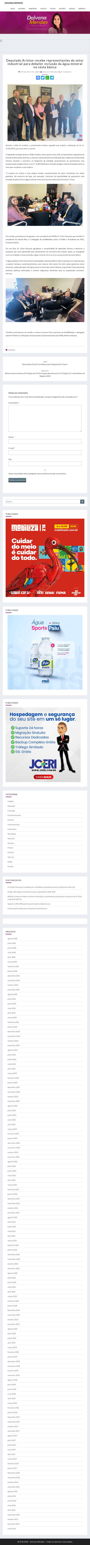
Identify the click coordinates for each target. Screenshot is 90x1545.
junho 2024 (12, 1059)
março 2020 (12, 1296)
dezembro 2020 (14, 1254)
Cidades (11, 801)
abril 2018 (11, 1398)
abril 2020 (11, 1291)
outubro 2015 (13, 1519)
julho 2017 (12, 1440)
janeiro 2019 (12, 1357)
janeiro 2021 (12, 1250)
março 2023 (12, 1129)
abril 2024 (11, 1069)
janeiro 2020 (12, 1305)
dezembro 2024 (14, 1031)
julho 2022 (12, 1166)
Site (10, 459)
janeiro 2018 (12, 1412)
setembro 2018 (14, 1375)
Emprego (82, 9)
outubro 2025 (13, 985)
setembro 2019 (14, 1324)
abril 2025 (11, 1013)
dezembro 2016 (14, 1473)
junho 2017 (12, 1445)
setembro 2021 (14, 1213)
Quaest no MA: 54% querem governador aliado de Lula (29, 904)
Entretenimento (14, 815)
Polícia (53, 9)
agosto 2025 (12, 994)
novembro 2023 (14, 1092)
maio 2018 (12, 1394)
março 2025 (12, 1017)
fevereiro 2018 (13, 1408)
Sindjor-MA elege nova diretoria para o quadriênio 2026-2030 (31, 892)
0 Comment (66, 72)
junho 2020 (12, 1282)
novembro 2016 (14, 1477)
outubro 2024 (13, 1041)
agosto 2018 (12, 1380)
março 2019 (12, 1347)
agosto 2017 (12, 1435)
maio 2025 (12, 1008)
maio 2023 (12, 1120)
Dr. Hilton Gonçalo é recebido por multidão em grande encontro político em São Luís (41, 887)
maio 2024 (12, 1064)
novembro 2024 (14, 1036)
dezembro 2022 (14, 1143)
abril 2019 (11, 1343)
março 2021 (12, 1240)
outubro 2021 (13, 1208)
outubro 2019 (13, 1319)
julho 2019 (12, 1333)
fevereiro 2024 (13, 1078)
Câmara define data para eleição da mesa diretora (27, 908)
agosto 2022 (12, 1161)
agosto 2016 (12, 1491)
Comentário (13, 403)
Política (43, 9)
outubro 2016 (13, 1482)
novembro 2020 (14, 1259)
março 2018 (12, 1403)
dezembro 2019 (14, 1310)
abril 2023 (11, 1124)
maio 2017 (12, 1449)
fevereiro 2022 (13, 1189)
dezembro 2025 (14, 976)
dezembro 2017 (14, 1417)
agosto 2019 (12, 1329)
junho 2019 (12, 1338)
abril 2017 (11, 1454)
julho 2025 (12, 999)
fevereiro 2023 (13, 1133)
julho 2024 (12, 1055)
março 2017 (12, 1459)
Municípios (33, 9)
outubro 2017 (13, 1426)
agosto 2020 (12, 1273)
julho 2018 (12, 1384)
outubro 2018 (13, 1370)
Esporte (62, 9)
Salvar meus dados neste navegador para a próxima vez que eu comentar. (37, 473)
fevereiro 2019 (13, 1352)
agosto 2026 (12, 938)
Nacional (21, 9)
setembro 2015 (14, 1524)
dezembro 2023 (14, 1087)
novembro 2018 (14, 1366)
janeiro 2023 (12, 1138)
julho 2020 (12, 1278)
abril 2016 (11, 1510)
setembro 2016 (14, 1487)
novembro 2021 (14, 1203)
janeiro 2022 (12, 1194)
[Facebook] (38, 78)
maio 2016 (12, 1505)
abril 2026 (11, 957)
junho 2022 (12, 1171)
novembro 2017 (14, 1422)
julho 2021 (12, 1222)
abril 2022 (11, 1180)
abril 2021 (11, 1236)
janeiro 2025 (12, 1027)
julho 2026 (12, 943)
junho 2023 (12, 1115)
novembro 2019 (14, 1315)
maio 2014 (12, 1528)
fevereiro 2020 (13, 1301)
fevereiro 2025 (13, 1022)
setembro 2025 (14, 989)
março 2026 (12, 962)
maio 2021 (12, 1231)
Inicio (13, 9)
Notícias (11, 350)
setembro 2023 (14, 1101)
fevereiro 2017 (13, 1463)
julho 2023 (12, 1110)
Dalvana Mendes (14, 2)
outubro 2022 (13, 1152)
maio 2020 (12, 1287)
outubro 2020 (13, 1264)
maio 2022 (12, 1175)
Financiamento (14, 824)
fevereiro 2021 (13, 1245)
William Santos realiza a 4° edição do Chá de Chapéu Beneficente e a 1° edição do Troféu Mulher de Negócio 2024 (45, 373)
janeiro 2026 (12, 971)
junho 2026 (12, 948)
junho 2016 (12, 1501)
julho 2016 (12, 1496)
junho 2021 (12, 1226)
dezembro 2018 (14, 1361)
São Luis (11, 857)
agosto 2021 (12, 1217)
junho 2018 (12, 1389)
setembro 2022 (14, 1157)
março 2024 (12, 1073)
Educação (11, 806)
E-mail (11, 448)
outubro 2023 (13, 1096)
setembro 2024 (14, 1045)
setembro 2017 (14, 1431)
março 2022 (12, 1185)
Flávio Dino (12, 829)
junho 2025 (12, 1003)
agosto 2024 (12, 1050)
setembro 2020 (14, 1268)
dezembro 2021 (14, 1199)
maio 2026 (12, 952)
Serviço (72, 9)
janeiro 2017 (12, 1468)
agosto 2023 (12, 1106)
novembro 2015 (14, 1515)
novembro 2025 (14, 980)
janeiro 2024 (12, 1082)
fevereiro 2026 (13, 966)
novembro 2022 (14, 1147)
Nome (11, 437)
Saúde (10, 862)
